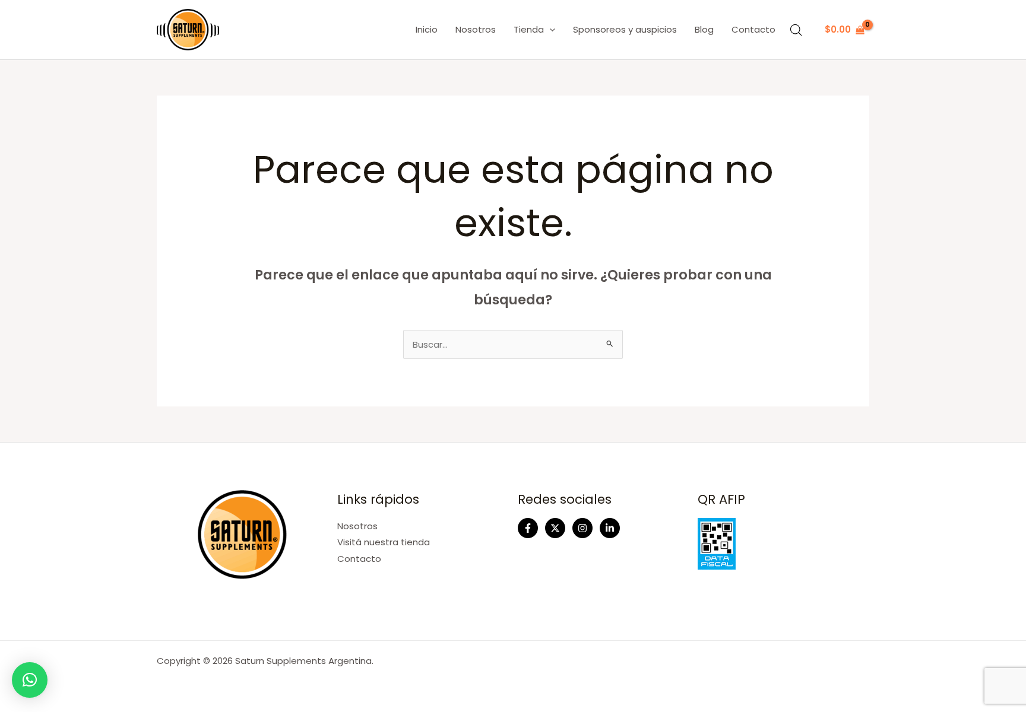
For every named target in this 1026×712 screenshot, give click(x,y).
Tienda (529, 29)
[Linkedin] (610, 528)
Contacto (753, 29)
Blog (704, 29)
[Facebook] (528, 528)
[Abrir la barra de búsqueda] (796, 30)
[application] (549, 29)
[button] (30, 680)
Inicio (427, 29)
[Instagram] (582, 528)
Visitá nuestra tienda (383, 542)
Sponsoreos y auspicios (625, 29)
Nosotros (475, 29)
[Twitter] (555, 528)
